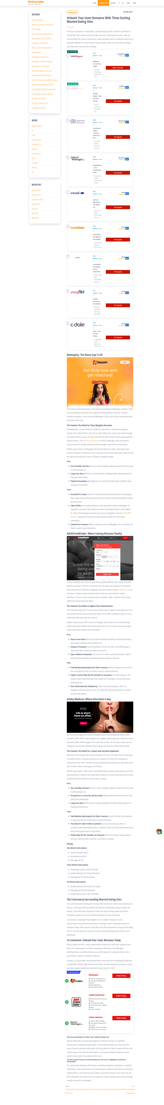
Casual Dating (36, 139)
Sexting (113, 3)
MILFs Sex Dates (37, 20)
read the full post (124, 589)
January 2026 (36, 190)
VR (123, 3)
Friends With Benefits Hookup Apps (44, 89)
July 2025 (35, 208)
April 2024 (35, 217)
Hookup (34, 148)
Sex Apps (35, 162)
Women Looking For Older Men (42, 24)
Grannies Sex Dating (38, 98)
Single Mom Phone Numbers (41, 75)
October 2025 (36, 194)
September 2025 (37, 199)
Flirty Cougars (36, 29)
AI (118, 3)
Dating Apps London (38, 107)
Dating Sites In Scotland (40, 43)
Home (94, 3)
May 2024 (35, 213)
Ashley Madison (96, 1017)
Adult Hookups (37, 125)
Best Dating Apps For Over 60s (42, 70)
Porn (128, 3)
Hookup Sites (103, 3)
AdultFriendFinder (96, 995)
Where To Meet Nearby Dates (42, 47)
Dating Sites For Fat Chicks (40, 66)
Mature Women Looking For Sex (42, 33)
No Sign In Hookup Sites (40, 103)
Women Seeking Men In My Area (43, 84)
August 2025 (36, 204)
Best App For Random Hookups (42, 61)
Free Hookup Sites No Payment (42, 93)
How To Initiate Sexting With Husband (44, 80)
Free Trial (121, 976)
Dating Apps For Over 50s (40, 56)
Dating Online (36, 52)
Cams (134, 3)
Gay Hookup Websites (91, 440)
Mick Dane (71, 27)
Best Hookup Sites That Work (41, 38)
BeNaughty (93, 975)
